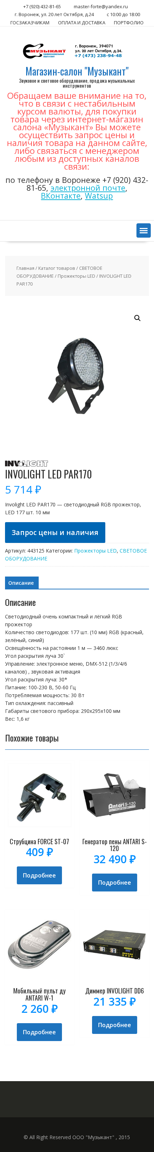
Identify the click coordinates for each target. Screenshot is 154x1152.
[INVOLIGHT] (26, 464)
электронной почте (87, 188)
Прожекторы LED (76, 276)
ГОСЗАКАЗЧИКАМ (29, 22)
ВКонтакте (61, 195)
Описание (21, 582)
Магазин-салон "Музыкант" (77, 71)
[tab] (21, 583)
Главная (25, 268)
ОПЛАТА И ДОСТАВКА (81, 22)
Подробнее (39, 875)
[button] (143, 230)
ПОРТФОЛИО (129, 22)
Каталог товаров (56, 268)
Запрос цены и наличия (55, 532)
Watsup (99, 195)
